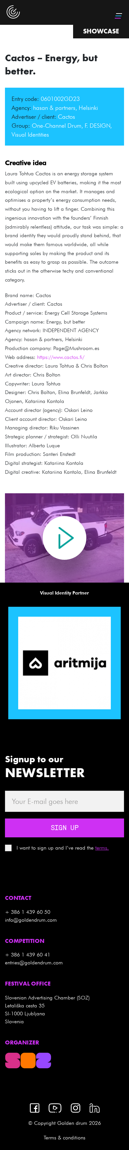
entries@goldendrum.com (34, 962)
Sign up (64, 828)
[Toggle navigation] (119, 16)
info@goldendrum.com (31, 920)
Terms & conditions (64, 1137)
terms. (102, 848)
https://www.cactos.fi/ (60, 357)
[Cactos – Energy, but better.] (64, 538)
